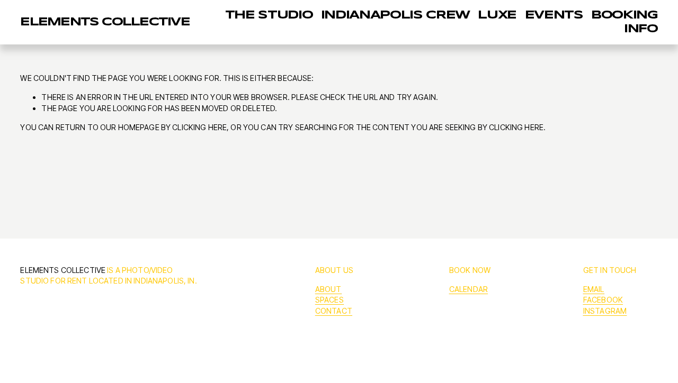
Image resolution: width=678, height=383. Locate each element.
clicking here (199, 127)
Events (554, 15)
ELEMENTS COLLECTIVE (104, 22)
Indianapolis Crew (395, 15)
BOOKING (624, 15)
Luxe (497, 15)
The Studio (269, 15)
